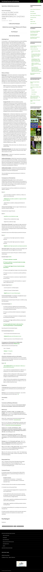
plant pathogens (20, 526)
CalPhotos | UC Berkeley (34, 84)
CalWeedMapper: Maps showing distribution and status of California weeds (35, 60)
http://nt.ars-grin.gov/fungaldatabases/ (13, 425)
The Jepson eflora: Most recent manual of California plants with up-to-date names (36, 56)
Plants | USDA (32, 103)
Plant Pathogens (7, 10)
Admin (11, 20)
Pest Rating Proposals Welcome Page (8, 533)
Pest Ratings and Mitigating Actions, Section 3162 (35, 32)
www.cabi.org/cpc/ (17, 419)
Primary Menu (41, 1)
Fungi (3, 10)
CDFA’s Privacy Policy (5, 555)
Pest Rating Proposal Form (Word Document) (35, 38)
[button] (33, 114)
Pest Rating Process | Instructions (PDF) (34, 35)
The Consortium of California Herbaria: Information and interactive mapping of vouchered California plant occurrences (36, 69)
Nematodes (32, 11)
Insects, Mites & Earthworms (35, 9)
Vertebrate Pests (33, 17)
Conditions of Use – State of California (8, 557)
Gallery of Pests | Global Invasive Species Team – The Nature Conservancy (35, 97)
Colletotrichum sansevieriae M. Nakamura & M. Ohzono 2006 (13, 15)
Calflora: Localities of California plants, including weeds (36, 64)
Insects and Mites (6, 535)
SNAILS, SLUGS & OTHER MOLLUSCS (8, 541)
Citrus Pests (33, 94)
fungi (15, 526)
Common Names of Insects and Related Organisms (35, 46)
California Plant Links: (34, 48)
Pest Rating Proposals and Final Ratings (10, 1)
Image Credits (32, 21)
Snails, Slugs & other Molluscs (35, 15)
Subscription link (33, 23)
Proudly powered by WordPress (6, 570)
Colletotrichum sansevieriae (8, 526)
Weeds (31, 19)
